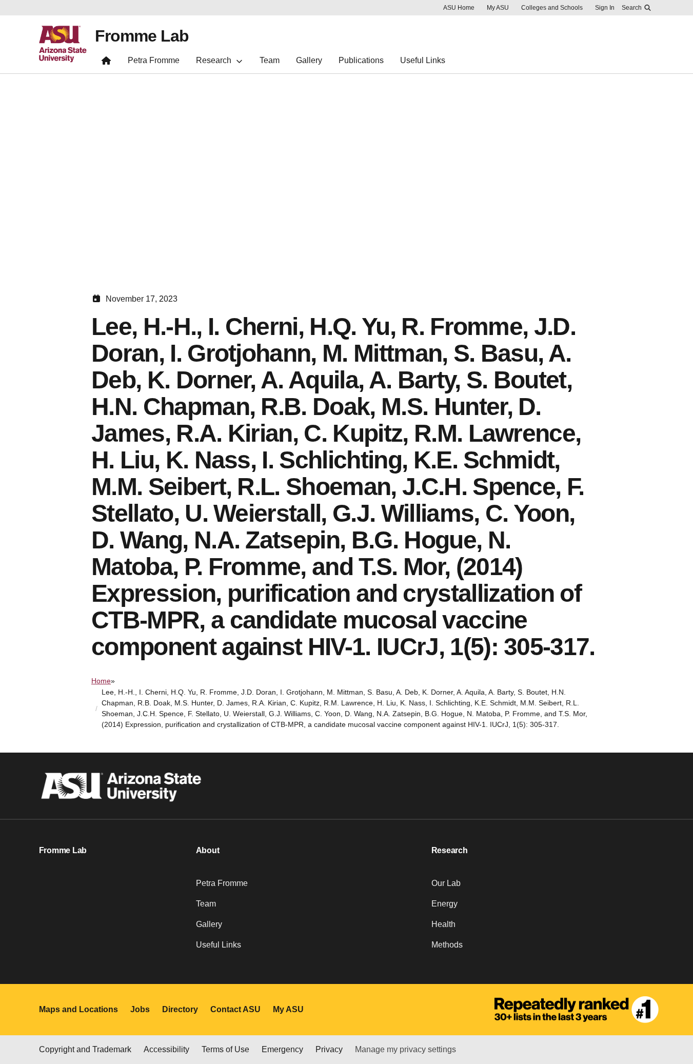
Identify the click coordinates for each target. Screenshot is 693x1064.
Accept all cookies (390, 1020)
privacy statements (120, 1029)
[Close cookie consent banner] (673, 996)
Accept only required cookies (508, 1020)
